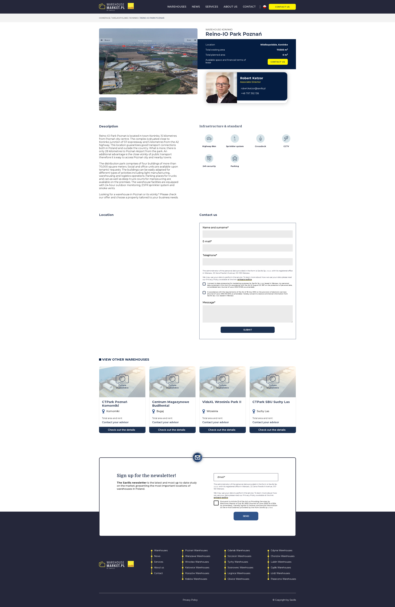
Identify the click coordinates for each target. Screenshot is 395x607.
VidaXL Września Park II (221, 402)
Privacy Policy (190, 600)
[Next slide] (195, 62)
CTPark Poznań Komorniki (114, 403)
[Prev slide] (101, 62)
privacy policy (244, 279)
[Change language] (266, 6)
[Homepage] (116, 7)
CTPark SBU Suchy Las (271, 402)
